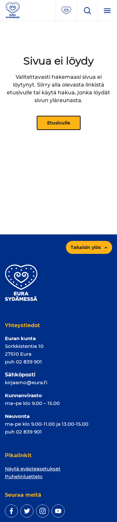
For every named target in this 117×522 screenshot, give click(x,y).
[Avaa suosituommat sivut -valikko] (66, 10)
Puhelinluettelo (24, 476)
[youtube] (58, 510)
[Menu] (107, 10)
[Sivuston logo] (12, 10)
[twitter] (26, 510)
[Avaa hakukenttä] (87, 10)
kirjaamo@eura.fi (26, 382)
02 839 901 (29, 362)
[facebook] (11, 510)
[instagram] (42, 510)
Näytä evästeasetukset (32, 469)
